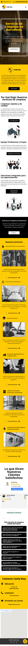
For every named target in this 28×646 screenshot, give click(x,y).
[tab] (14, 529)
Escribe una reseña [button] (17, 489)
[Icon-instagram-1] (14, 642)
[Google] (11, 642)
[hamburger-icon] (25, 7)
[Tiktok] (16, 642)
